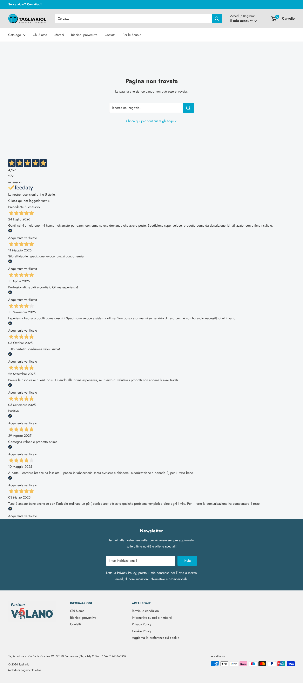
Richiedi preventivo (84, 34)
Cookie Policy (141, 631)
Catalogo (14, 34)
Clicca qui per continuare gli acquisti (151, 121)
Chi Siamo (40, 34)
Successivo (32, 207)
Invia (187, 560)
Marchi (59, 34)
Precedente (16, 207)
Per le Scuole (132, 34)
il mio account (242, 20)
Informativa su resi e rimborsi (152, 617)
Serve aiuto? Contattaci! (25, 4)
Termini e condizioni (146, 610)
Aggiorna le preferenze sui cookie (155, 637)
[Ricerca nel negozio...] (188, 108)
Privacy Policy (126, 572)
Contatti (110, 34)
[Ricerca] (217, 18)
